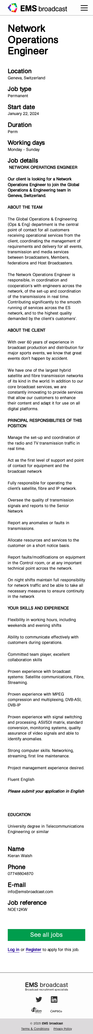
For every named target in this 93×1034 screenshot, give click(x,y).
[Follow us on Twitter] (39, 1002)
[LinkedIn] (54, 1002)
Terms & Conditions (35, 1029)
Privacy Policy (62, 1029)
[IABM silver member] (40, 1010)
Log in (13, 949)
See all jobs (46, 935)
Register (33, 949)
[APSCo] (56, 1011)
